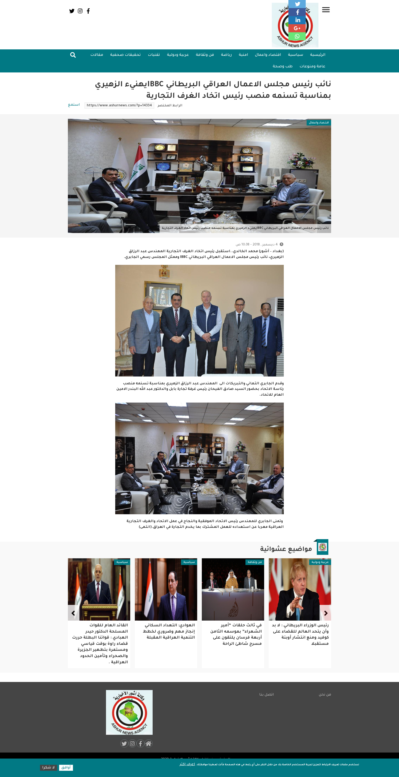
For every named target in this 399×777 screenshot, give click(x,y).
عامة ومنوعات (312, 67)
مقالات (96, 55)
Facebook (88, 11)
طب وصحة (283, 67)
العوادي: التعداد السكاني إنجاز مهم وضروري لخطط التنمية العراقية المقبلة (236, 632)
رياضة (226, 55)
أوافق (66, 768)
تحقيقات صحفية (125, 55)
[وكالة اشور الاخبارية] (127, 712)
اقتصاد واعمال (268, 55)
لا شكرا (48, 768)
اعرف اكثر (187, 765)
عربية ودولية (178, 55)
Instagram (80, 11)
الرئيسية (317, 55)
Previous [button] (325, 613)
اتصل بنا (266, 695)
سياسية (295, 55)
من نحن (325, 695)
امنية (243, 55)
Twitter (72, 11)
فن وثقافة (205, 55)
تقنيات (154, 55)
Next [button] (73, 613)
